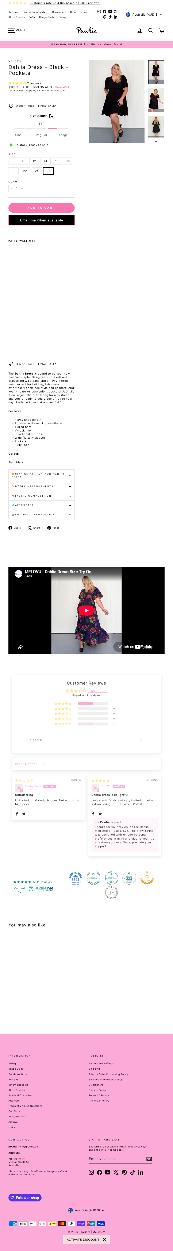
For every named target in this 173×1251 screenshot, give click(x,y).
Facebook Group (18, 1074)
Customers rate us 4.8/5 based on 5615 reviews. (65, 3)
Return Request (79, 12)
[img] (24, 780)
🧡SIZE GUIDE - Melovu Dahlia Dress (38, 476)
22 (25, 171)
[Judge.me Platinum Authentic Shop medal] (93, 878)
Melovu (15, 61)
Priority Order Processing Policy (108, 1074)
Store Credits (16, 17)
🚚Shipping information (33, 514)
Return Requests (18, 1084)
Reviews (13, 12)
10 (23, 161)
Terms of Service (99, 1095)
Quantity (16, 181)
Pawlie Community (34, 12)
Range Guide (46, 17)
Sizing (62, 17)
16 (56, 161)
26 (48, 171)
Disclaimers (96, 1084)
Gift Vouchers (58, 12)
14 (45, 161)
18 (68, 161)
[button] (17, 83)
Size (12, 154)
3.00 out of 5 (97, 691)
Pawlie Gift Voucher (20, 1095)
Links (11, 1127)
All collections (17, 1116)
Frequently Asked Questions (25, 1105)
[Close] (104, 1239)
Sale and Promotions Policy (106, 1079)
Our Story (14, 1111)
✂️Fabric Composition (31, 496)
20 (13, 171)
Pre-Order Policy (99, 1100)
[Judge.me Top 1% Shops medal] (147, 878)
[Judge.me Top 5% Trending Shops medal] (111, 892)
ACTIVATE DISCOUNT (83, 1239)
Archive (13, 1121)
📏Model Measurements (33, 486)
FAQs (32, 17)
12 (34, 161)
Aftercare (14, 1100)
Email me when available (41, 220)
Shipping (30, 90)
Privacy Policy (97, 1090)
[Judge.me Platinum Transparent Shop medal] (111, 878)
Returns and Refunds (101, 1063)
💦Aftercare (23, 505)
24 (37, 171)
